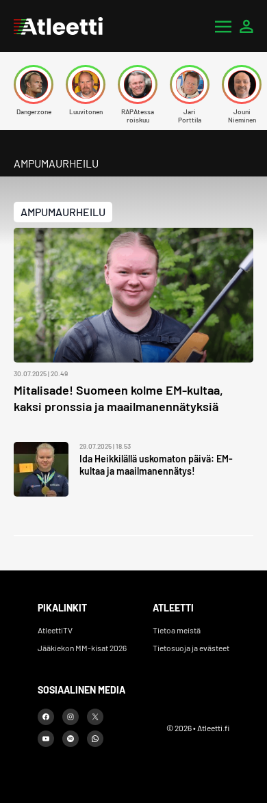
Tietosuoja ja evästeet (191, 648)
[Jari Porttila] (189, 84)
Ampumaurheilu (63, 211)
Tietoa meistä (177, 630)
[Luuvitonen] (85, 84)
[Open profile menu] (246, 26)
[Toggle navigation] (223, 26)
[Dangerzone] (33, 84)
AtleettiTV (55, 630)
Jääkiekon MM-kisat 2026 (82, 648)
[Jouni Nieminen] (242, 84)
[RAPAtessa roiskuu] (137, 84)
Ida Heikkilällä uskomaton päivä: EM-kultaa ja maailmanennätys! (156, 465)
